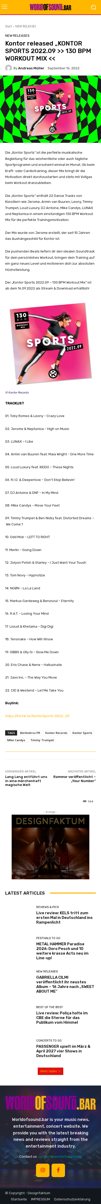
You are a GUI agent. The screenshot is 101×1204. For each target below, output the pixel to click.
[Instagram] (42, 1170)
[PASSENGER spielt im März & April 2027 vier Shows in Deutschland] (18, 1048)
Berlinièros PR (30, 733)
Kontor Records (56, 733)
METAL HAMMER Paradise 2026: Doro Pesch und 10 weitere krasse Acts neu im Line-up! (62, 951)
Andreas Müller (31, 68)
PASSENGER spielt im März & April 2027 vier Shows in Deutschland (63, 1051)
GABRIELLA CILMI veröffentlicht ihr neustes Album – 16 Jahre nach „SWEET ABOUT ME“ (65, 984)
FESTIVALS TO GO (48, 938)
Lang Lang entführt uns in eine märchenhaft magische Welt (26, 781)
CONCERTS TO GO (49, 1040)
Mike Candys (16, 740)
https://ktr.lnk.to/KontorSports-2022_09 (37, 716)
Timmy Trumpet (42, 740)
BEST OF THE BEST (49, 1007)
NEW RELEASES (25, 26)
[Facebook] (58, 1170)
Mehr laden (48, 1071)
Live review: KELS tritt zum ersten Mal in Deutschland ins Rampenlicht (64, 918)
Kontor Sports (82, 733)
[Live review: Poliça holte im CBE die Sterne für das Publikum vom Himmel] (18, 1015)
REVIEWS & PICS (47, 907)
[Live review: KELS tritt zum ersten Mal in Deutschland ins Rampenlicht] (18, 915)
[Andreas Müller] (9, 68)
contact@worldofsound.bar (60, 1156)
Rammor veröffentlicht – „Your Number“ (74, 779)
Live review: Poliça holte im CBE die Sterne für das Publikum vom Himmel (62, 1018)
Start (8, 26)
